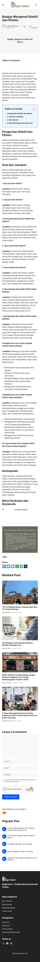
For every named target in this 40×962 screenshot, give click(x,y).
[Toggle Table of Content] (32, 109)
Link (30, 25)
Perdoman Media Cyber (11, 932)
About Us (5, 922)
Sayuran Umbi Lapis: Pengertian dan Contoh (22, 859)
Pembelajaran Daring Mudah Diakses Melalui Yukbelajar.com (17, 644)
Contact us (6, 926)
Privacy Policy (7, 929)
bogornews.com (13, 26)
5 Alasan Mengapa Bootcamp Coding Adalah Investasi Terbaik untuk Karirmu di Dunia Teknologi (19, 715)
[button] (36, 5)
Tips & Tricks (7, 911)
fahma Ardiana (6, 612)
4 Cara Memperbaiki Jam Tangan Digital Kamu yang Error (20, 829)
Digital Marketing (8, 908)
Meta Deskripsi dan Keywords (21, 123)
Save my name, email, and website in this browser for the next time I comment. (20, 780)
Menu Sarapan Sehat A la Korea (20, 851)
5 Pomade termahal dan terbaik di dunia (21, 837)
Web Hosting (7, 904)
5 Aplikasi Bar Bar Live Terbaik (19, 844)
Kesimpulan (13, 120)
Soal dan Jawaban (16, 117)
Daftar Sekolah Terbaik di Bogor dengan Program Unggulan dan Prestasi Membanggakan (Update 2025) (18, 677)
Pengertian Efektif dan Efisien (20, 113)
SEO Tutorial (7, 901)
